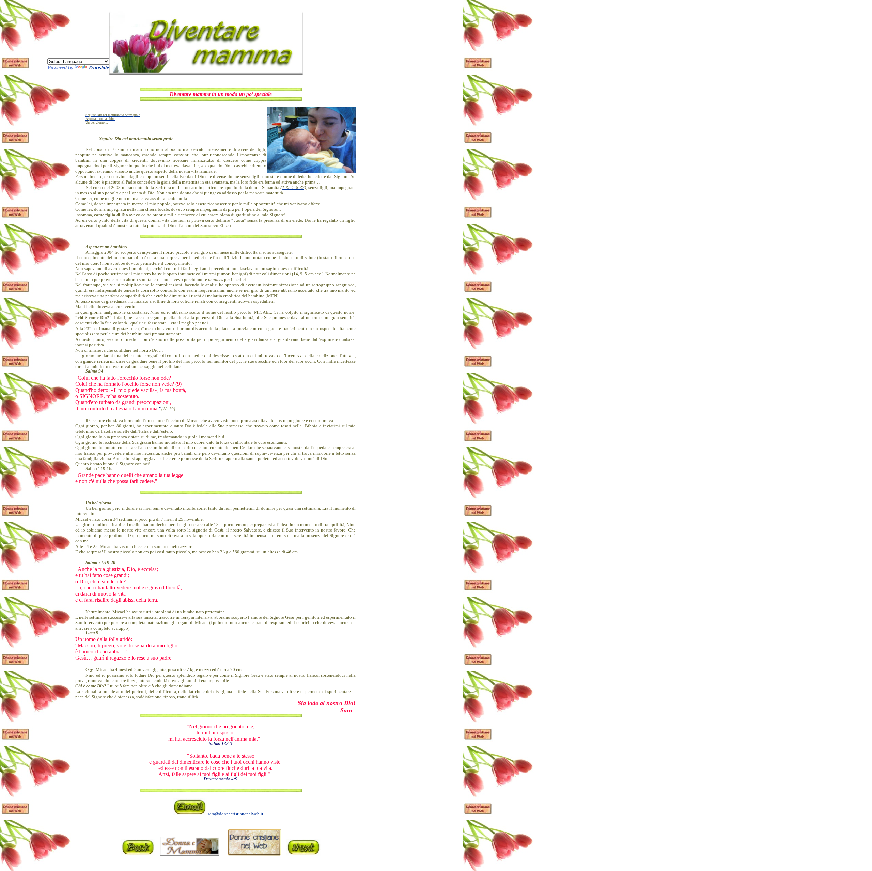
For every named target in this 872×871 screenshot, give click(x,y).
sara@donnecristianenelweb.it (235, 814)
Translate (98, 67)
